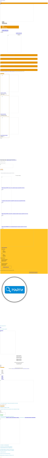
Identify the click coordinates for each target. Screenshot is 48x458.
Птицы (2, 371)
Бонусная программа (4, 259)
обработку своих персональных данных (16, 368)
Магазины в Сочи (4, 27)
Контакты (4, 251)
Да (0, 327)
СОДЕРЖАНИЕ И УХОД (6, 71)
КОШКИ (3, 71)
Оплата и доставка (4, 23)
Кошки (2, 370)
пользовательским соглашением (26, 368)
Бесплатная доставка (4, 135)
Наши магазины (4, 247)
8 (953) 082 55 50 (5, 30)
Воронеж (1, 330)
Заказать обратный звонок (5, 31)
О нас (3, 250)
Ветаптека (3, 373)
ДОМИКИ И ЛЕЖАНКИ (11, 71)
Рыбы (2, 378)
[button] (2, 73)
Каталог (3, 21)
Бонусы (3, 22)
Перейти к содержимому (2, 0)
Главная (1, 71)
